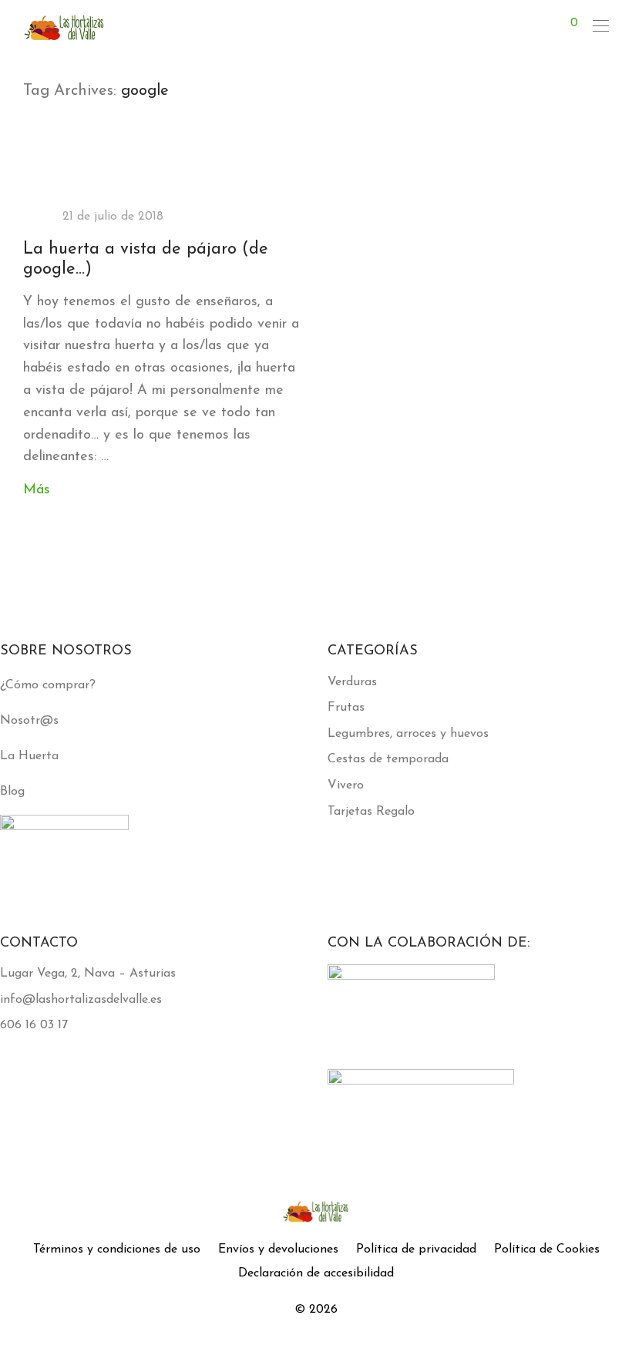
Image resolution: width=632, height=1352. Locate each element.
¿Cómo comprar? (48, 685)
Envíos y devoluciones (278, 1249)
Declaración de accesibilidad (316, 1273)
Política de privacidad (416, 1249)
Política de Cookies (547, 1249)
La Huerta (29, 756)
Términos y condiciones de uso (116, 1249)
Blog (12, 791)
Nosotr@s (29, 721)
